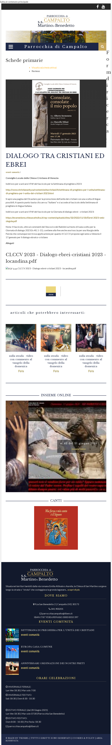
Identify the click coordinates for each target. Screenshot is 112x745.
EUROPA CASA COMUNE (36, 646)
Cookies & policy (83, 738)
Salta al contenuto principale (14, 1)
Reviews (36, 71)
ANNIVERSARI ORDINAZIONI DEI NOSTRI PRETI (53, 663)
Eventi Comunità (12, 172)
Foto (21, 371)
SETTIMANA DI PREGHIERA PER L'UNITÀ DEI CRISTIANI (57, 630)
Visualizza (44, 67)
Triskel (24, 738)
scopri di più (74, 589)
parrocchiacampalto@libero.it (57, 613)
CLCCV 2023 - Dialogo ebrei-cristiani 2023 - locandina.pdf (47, 268)
